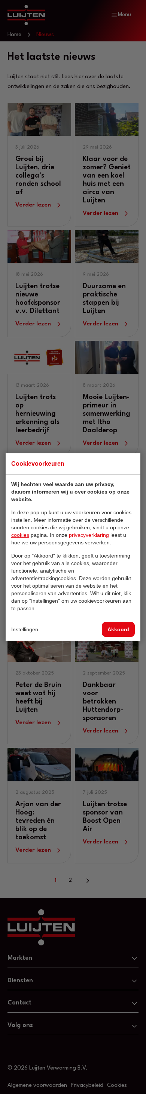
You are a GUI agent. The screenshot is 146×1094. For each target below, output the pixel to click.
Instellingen (24, 629)
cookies (20, 535)
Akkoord (118, 629)
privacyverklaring (89, 535)
